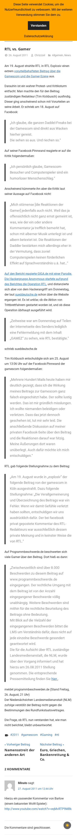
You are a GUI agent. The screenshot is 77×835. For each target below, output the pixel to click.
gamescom (30, 735)
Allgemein (57, 55)
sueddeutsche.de (26, 294)
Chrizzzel (40, 55)
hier (54, 679)
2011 (15, 735)
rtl (57, 735)
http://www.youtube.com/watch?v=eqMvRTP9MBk (38, 809)
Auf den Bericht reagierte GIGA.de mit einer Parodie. (38, 273)
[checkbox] (67, 825)
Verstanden (38, 25)
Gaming (47, 735)
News (67, 55)
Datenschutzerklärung (38, 36)
